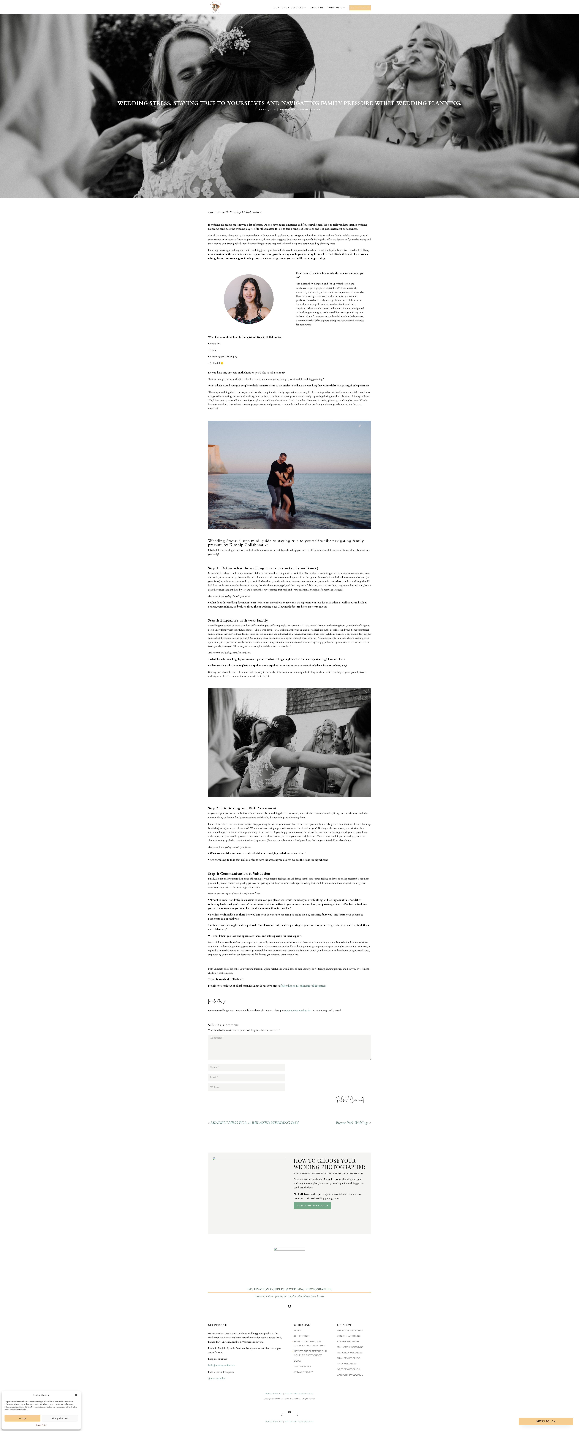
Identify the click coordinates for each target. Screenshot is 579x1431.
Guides (284, 109)
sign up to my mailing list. (297, 1010)
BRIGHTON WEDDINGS (350, 1330)
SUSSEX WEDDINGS (348, 1341)
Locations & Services (288, 8)
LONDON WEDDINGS (349, 1336)
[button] (76, 1395)
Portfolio (335, 8)
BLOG (297, 1361)
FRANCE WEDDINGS (348, 1358)
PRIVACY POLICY (274, 1394)
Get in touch (546, 1421)
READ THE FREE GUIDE (313, 1205)
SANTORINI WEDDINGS (350, 1375)
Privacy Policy (41, 1425)
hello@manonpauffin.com (221, 1365)
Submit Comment (350, 1101)
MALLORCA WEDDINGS (350, 1347)
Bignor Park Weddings (352, 1122)
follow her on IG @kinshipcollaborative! (303, 985)
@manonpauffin (216, 1378)
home (297, 1330)
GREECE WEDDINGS (348, 1369)
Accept (22, 1418)
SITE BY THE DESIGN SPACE (299, 1394)
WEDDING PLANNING (305, 109)
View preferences (60, 1418)
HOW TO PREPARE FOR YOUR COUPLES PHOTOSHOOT (310, 1353)
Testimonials (302, 1366)
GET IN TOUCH (360, 8)
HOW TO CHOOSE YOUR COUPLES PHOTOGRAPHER (309, 1343)
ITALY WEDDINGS (346, 1363)
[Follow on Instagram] (289, 1306)
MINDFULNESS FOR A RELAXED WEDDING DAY (255, 1122)
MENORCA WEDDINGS (349, 1352)
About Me (317, 8)
